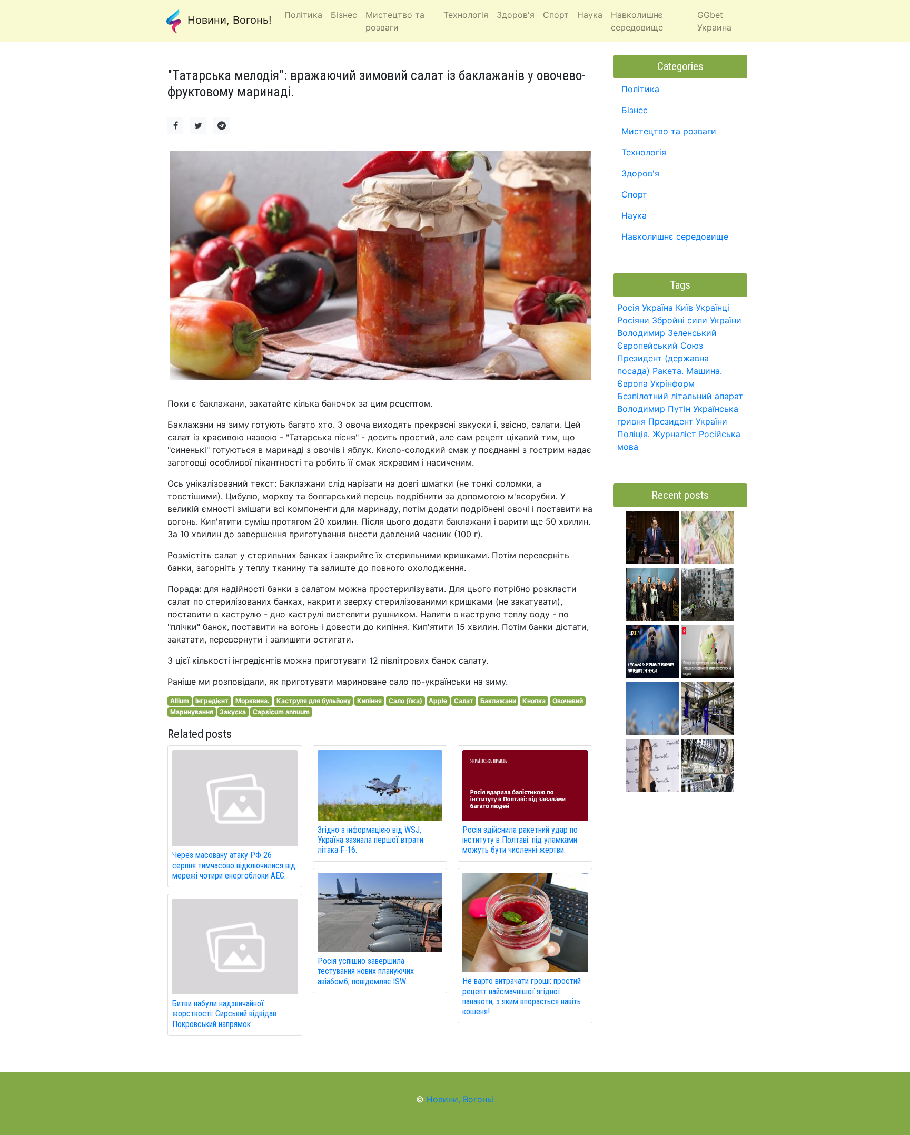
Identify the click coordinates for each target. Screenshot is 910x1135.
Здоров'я (640, 173)
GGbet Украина (714, 21)
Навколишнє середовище (674, 236)
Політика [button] (303, 14)
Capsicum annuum (281, 712)
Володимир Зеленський (667, 333)
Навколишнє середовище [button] (637, 21)
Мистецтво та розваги (668, 131)
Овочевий (567, 701)
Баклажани (498, 701)
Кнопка (534, 701)
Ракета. (668, 371)
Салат (463, 701)
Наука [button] (589, 14)
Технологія (643, 152)
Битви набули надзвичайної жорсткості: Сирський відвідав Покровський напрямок (224, 1014)
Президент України (687, 421)
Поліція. (633, 434)
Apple (438, 701)
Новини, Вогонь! (228, 20)
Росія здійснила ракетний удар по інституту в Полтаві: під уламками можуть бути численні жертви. (520, 840)
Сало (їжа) (405, 701)
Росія (628, 307)
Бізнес (634, 110)
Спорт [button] (556, 14)
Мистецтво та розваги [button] (394, 21)
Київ (684, 307)
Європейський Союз (660, 345)
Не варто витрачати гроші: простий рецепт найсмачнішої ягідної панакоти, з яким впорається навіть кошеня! (521, 996)
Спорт (634, 194)
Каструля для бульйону (313, 701)
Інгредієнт (212, 701)
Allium (179, 701)
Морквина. (252, 701)
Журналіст (674, 434)
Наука (634, 215)
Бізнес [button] (344, 14)
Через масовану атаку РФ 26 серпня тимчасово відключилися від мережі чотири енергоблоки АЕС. (233, 865)
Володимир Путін (653, 408)
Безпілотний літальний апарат (680, 396)
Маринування (191, 712)
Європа (632, 383)
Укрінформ (672, 383)
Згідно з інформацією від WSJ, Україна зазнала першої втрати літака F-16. (370, 840)
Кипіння (369, 701)
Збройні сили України (696, 320)
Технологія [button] (465, 14)
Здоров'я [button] (516, 14)
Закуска (233, 712)
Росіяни (633, 320)
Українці (712, 307)
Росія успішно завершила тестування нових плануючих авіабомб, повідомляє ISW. (366, 971)
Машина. (704, 371)
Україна (657, 307)
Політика (640, 89)
